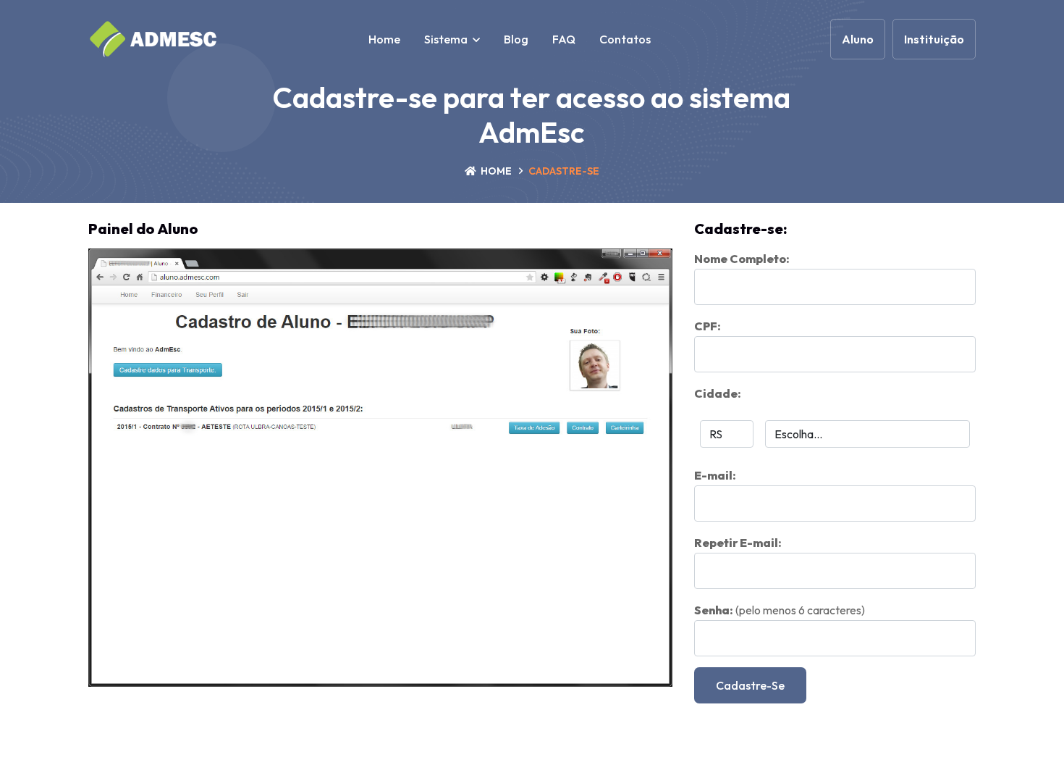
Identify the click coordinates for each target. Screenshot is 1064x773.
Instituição (934, 39)
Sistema (446, 39)
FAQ (563, 39)
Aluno (858, 39)
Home (384, 39)
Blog (516, 39)
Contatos (625, 39)
